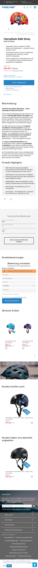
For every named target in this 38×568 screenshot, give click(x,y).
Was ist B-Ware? (11, 556)
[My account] (31, 7)
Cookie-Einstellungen (18, 550)
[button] (35, 565)
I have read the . (15, 297)
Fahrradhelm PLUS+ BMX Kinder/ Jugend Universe (19, 418)
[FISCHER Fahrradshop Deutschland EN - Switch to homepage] (8, 7)
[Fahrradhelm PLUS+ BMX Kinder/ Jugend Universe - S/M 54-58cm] (32, 423)
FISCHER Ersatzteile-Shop (24, 537)
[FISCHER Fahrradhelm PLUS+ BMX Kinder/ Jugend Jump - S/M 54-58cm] (19, 459)
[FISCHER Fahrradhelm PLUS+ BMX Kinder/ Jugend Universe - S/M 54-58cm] (19, 405)
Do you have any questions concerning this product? (6, 199)
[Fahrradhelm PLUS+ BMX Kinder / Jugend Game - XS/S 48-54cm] (6, 348)
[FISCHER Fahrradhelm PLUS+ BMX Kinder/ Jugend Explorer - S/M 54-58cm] (27, 329)
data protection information (19, 297)
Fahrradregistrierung (18, 543)
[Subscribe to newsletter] (34, 506)
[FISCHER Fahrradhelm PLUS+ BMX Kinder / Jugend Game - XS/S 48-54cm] (10, 329)
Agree (9, 565)
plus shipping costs (18, 70)
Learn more (31, 562)
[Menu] (35, 7)
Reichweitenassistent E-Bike (18, 553)
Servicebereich (9, 537)
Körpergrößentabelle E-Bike (18, 547)
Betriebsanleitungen (24, 556)
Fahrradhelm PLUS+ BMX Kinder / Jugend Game (10, 341)
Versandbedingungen (12, 540)
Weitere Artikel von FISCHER (12, 199)
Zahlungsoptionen (26, 540)
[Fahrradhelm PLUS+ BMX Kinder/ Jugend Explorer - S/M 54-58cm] (23, 348)
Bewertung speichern (12, 301)
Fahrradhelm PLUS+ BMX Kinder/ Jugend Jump (19, 472)
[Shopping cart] (28, 7)
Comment (8, 94)
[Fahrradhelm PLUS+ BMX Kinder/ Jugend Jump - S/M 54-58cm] (32, 477)
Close (4, 565)
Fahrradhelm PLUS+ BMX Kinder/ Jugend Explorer (27, 341)
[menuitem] (35, 7)
